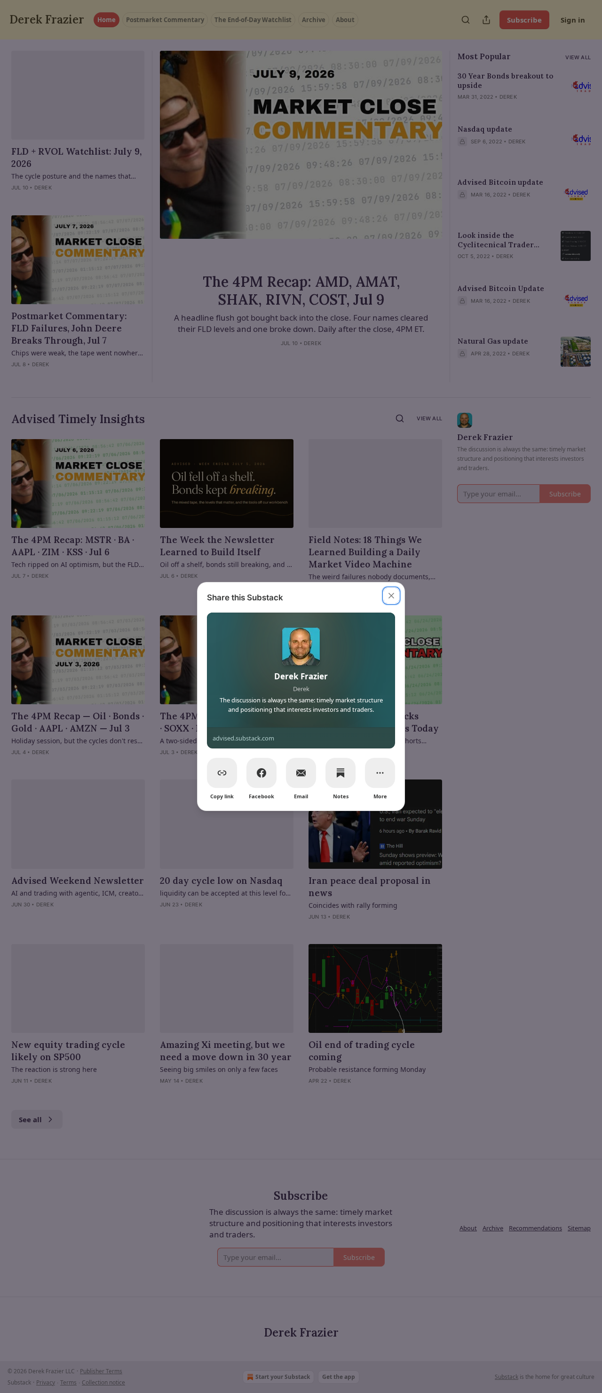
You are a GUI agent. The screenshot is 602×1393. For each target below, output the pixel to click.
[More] (380, 773)
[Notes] (340, 773)
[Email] (301, 773)
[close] (391, 595)
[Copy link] (222, 773)
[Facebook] (261, 773)
